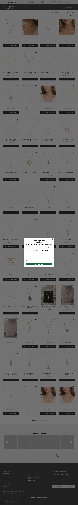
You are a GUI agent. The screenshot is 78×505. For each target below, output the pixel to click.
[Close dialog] (53, 239)
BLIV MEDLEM (39, 264)
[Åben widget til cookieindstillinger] (2, 502)
